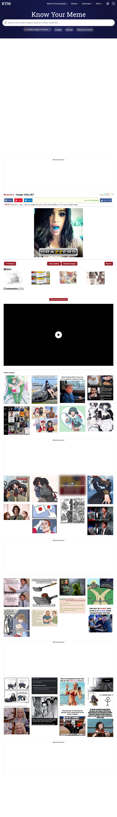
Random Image (69, 264)
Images (58, 30)
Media (74, 3)
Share (9, 200)
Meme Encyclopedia (56, 3)
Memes (69, 30)
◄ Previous (10, 264)
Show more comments (58, 299)
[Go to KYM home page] (6, 4)
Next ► (109, 264)
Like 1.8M (107, 200)
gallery (40, 205)
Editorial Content (84, 30)
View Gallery (54, 264)
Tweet (29, 200)
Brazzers (9, 194)
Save (19, 200)
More (98, 3)
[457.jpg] (58, 232)
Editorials (86, 3)
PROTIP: (7, 205)
